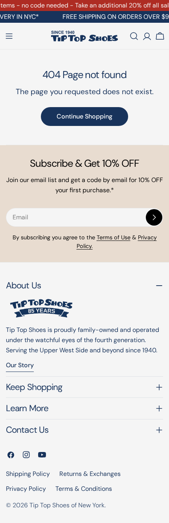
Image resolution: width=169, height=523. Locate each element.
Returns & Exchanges (90, 474)
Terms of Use (113, 237)
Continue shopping (84, 116)
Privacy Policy (26, 489)
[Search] (134, 36)
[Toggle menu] (9, 36)
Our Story (20, 365)
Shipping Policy (28, 474)
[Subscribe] (154, 217)
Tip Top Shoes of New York (67, 505)
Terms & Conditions (83, 489)
